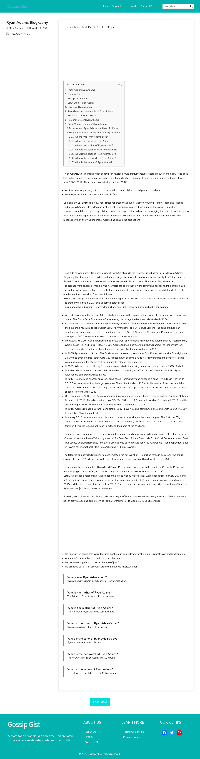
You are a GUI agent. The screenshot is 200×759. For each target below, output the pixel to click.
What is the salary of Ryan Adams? (93, 162)
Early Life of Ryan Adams (81, 102)
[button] (156, 6)
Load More (100, 702)
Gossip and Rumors (78, 98)
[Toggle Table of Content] (117, 85)
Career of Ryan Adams (80, 107)
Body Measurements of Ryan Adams (87, 124)
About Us (90, 732)
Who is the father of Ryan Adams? (93, 141)
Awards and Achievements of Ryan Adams (90, 111)
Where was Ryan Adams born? (91, 136)
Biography (117, 6)
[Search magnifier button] (191, 6)
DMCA (89, 737)
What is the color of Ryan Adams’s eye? (96, 153)
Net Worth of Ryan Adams (82, 115)
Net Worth (131, 6)
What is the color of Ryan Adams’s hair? (96, 149)
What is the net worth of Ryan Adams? (96, 158)
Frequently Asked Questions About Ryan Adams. (95, 132)
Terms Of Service (133, 732)
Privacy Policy (131, 737)
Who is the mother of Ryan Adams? (94, 145)
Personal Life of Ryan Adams (83, 119)
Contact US (146, 6)
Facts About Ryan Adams (81, 90)
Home (105, 6)
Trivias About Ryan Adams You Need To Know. (94, 128)
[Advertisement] (126, 55)
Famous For (74, 94)
